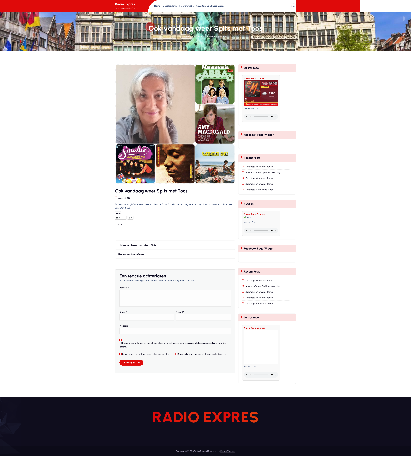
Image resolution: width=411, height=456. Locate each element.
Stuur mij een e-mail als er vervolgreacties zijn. (145, 354)
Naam (123, 312)
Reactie (124, 287)
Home (157, 5)
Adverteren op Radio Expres (210, 5)
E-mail (180, 312)
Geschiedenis (170, 5)
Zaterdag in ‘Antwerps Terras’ (260, 189)
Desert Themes (227, 451)
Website (123, 325)
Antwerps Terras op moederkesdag (263, 172)
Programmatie (186, 5)
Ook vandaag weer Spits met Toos (210, 36)
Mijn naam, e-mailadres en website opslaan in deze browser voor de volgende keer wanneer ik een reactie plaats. (173, 345)
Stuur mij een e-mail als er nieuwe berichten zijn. (202, 354)
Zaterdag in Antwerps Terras (259, 166)
